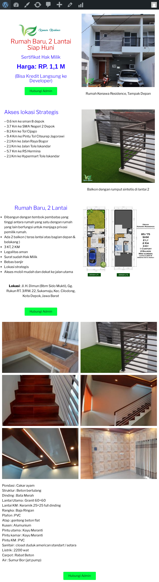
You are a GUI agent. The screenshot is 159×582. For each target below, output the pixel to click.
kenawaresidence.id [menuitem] (16, 5)
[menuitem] (5, 5)
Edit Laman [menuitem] (70, 5)
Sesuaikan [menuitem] (27, 5)
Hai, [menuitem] (153, 5)
